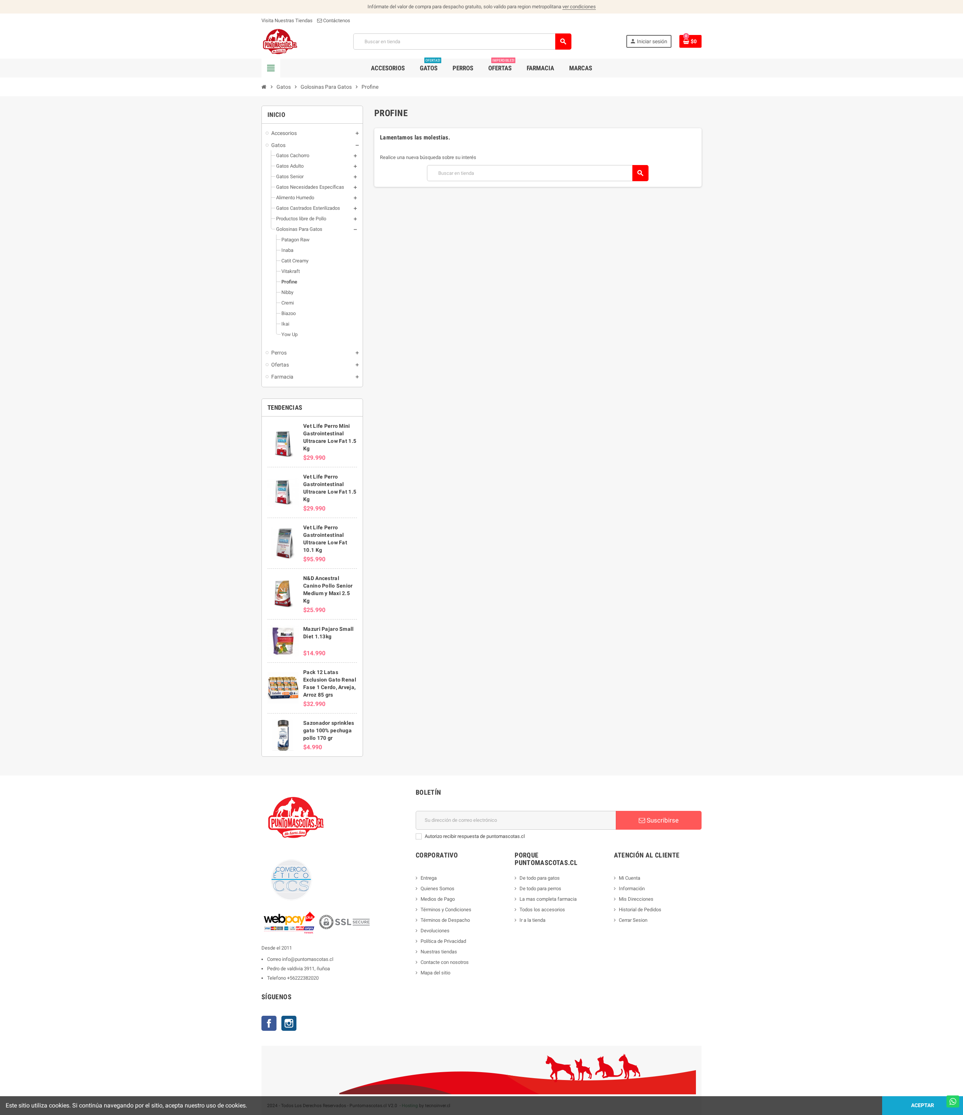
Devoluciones (435, 930)
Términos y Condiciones (446, 909)
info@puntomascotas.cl (307, 959)
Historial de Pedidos (640, 909)
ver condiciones (579, 6)
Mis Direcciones (636, 899)
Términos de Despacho (445, 920)
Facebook (268, 1023)
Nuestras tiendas (439, 951)
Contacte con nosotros (445, 962)
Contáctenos (336, 20)
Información (632, 888)
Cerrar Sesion (633, 920)
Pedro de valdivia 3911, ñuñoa (298, 968)
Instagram (288, 1023)
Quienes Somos (437, 888)
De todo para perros (540, 888)
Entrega (429, 878)
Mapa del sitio (435, 973)
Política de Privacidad (443, 941)
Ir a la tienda (532, 920)
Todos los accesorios (542, 909)
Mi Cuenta (629, 878)
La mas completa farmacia (548, 899)
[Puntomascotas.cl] (280, 41)
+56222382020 (303, 978)
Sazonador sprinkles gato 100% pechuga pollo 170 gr (328, 730)
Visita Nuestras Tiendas (287, 20)
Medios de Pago (438, 899)
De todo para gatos (539, 878)
